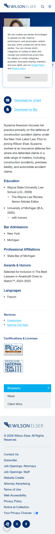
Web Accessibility (15, 495)
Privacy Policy (13, 501)
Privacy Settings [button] (8, 528)
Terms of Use (12, 489)
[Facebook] (26, 524)
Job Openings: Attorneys (20, 466)
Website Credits (14, 477)
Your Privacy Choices (18, 513)
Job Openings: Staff (17, 472)
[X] (17, 524)
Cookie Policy (37, 65)
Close (27, 77)
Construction (14, 320)
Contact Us (11, 454)
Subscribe (10, 460)
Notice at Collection (16, 507)
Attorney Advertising (17, 483)
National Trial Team (17, 324)
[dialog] (27, 57)
